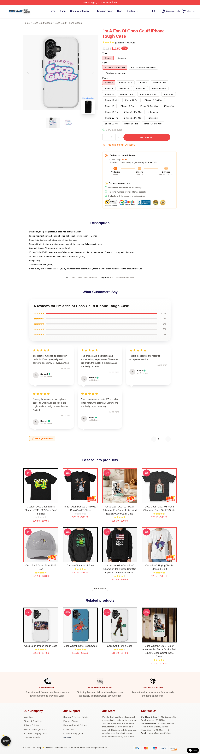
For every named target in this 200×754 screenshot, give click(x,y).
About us (28, 717)
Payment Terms (70, 721)
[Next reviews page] (168, 439)
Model (105, 78)
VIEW (40, 500)
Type (104, 53)
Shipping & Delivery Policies (76, 717)
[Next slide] (93, 72)
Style (104, 62)
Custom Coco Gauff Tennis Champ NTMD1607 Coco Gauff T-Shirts (40, 510)
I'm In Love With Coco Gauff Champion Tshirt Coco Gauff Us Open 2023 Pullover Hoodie (119, 569)
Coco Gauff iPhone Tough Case (40, 646)
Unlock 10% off (6, 741)
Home (26, 23)
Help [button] (194, 750)
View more (100, 589)
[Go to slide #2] (68, 123)
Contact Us (68, 729)
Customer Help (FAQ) (73, 733)
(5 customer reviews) (125, 43)
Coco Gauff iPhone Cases (68, 23)
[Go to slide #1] (53, 123)
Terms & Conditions (33, 721)
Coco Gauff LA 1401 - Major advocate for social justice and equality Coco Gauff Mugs (120, 510)
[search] (154, 11)
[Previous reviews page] (153, 439)
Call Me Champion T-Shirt (80, 565)
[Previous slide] (28, 72)
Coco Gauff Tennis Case (119, 646)
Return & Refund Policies (75, 725)
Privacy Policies (31, 725)
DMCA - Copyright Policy (35, 729)
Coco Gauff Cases (42, 23)
